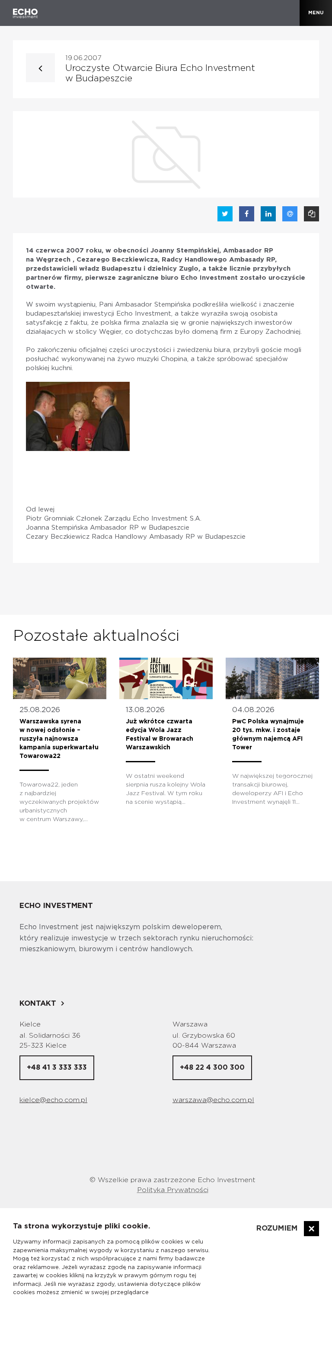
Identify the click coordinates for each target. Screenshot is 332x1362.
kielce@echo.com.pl (53, 1100)
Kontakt (37, 1003)
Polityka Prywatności (172, 1189)
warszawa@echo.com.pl (213, 1100)
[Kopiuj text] (311, 213)
